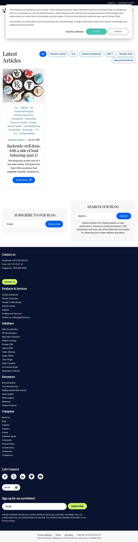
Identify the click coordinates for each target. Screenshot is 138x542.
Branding (69, 535)
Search (124, 216)
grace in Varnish (19, 122)
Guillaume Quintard (16, 140)
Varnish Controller (10, 298)
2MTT (110, 53)
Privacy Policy (8, 444)
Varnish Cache (58, 53)
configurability (26, 133)
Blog (4, 421)
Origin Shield (7, 356)
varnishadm (14, 130)
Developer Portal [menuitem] (126, 3)
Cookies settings (75, 31)
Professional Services (12, 313)
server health (15, 126)
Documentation (8, 383)
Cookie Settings (45, 535)
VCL (73, 53)
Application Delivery (11, 371)
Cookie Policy (8, 447)
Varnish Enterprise (10, 295)
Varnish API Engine (23, 111)
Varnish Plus (125, 53)
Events (5, 432)
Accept (96, 31)
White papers (8, 398)
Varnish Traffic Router (11, 302)
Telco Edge (7, 359)
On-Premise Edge (10, 367)
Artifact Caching (9, 340)
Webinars (6, 401)
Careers (5, 425)
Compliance (7, 455)
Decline (118, 31)
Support (5, 310)
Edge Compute (8, 363)
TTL (37, 130)
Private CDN (7, 344)
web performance (123, 60)
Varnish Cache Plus (24, 115)
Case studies (8, 394)
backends (28, 130)
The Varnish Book (10, 386)
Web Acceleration (10, 329)
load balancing (32, 126)
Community (7, 440)
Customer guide (9, 436)
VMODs (24, 108)
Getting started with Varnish (14, 390)
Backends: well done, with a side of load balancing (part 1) (23, 150)
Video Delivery (8, 352)
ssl (31, 108)
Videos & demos (9, 405)
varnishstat (17, 119)
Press (58, 535)
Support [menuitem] (111, 3)
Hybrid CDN (7, 348)
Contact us (9, 282)
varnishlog (30, 119)
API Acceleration (9, 333)
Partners (6, 429)
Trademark (7, 451)
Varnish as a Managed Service (16, 317)
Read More (22, 180)
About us (6, 417)
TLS (15, 133)
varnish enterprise (91, 53)
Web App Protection (11, 337)
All (43, 53)
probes (33, 122)
